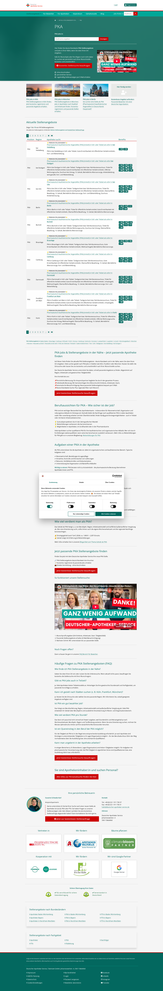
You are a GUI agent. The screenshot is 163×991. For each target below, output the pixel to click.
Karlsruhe (87, 341)
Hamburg (81, 341)
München (134, 341)
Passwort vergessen (72, 979)
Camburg (58, 341)
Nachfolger (105, 940)
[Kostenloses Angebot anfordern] (124, 94)
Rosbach (73, 343)
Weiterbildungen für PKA (91, 435)
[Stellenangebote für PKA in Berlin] (95, 90)
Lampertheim (102, 341)
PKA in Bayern (70, 918)
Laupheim (110, 341)
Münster (29, 343)
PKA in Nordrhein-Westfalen (75, 921)
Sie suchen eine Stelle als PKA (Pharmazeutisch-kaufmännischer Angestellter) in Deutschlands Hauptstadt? (95, 104)
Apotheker (34, 940)
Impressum (31, 973)
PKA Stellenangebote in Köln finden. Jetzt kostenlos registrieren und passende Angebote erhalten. (39, 103)
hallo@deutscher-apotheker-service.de (115, 807)
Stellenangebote (32, 13)
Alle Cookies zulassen (108, 514)
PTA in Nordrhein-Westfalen (111, 921)
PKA (67, 940)
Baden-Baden (44, 341)
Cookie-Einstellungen (34, 983)
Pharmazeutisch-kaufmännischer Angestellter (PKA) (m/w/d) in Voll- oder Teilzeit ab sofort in (82, 312)
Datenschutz (31, 979)
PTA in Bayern (106, 918)
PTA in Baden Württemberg (110, 914)
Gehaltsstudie (91, 13)
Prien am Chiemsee (64, 343)
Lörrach (116, 341)
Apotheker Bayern (36, 918)
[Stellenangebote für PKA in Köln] (39, 90)
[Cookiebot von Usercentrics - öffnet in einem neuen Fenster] (113, 476)
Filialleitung (69, 944)
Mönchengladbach (125, 341)
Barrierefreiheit (70, 973)
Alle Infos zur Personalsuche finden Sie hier (76, 776)
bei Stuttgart (117, 343)
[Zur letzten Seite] (52, 136)
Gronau (75, 341)
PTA (31, 944)
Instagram (106, 979)
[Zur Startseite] (55, 20)
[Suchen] (135, 14)
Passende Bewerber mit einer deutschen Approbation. (122, 101)
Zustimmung (53, 482)
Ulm (94, 343)
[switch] (71, 506)
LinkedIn (106, 976)
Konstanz (94, 341)
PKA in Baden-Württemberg (75, 914)
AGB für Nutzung (33, 976)
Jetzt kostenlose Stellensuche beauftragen (76, 393)
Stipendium (77, 13)
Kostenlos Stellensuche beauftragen (74, 65)
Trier (90, 343)
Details (81, 482)
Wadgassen (99, 343)
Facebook (106, 973)
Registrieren (131, 5)
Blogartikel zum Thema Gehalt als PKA (93, 542)
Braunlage (52, 341)
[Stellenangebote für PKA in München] (67, 90)
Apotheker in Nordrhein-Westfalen (42, 921)
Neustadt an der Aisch (51, 343)
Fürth (70, 341)
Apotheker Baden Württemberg (41, 914)
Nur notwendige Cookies (81, 514)
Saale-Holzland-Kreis (82, 343)
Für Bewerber (48, 13)
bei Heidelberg (108, 343)
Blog (102, 13)
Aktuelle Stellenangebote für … (68, 20)
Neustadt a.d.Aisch (38, 343)
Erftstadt (65, 341)
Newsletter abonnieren (73, 983)
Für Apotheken (63, 13)
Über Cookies (109, 482)
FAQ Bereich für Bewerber (88, 654)
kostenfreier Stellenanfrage (76, 130)
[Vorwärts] (48, 136)
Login (116, 5)
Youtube (106, 983)
